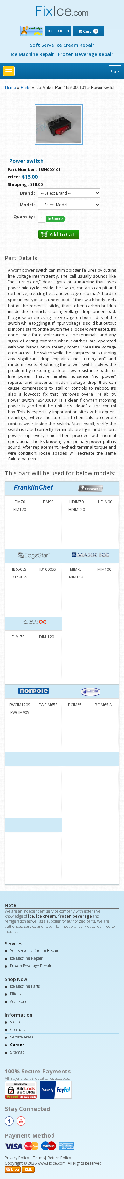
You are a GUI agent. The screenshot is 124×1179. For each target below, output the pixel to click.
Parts (26, 87)
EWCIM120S (19, 704)
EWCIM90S (19, 712)
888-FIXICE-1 (58, 31)
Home (10, 87)
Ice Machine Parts (25, 986)
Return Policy (59, 1158)
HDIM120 (76, 509)
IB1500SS (19, 577)
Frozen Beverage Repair (85, 54)
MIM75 (76, 569)
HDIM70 (76, 502)
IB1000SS (47, 569)
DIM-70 (18, 636)
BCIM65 (75, 704)
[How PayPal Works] (57, 1089)
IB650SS (19, 569)
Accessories (19, 1001)
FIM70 (20, 502)
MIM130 (76, 577)
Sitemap (17, 1052)
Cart (89, 31)
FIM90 (48, 502)
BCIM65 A (103, 704)
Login (115, 71)
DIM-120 (46, 636)
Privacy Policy (17, 1158)
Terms (39, 1158)
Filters (15, 993)
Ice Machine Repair (32, 54)
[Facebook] (9, 1121)
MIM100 (104, 569)
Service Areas (21, 1037)
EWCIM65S (48, 704)
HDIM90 (105, 502)
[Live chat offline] (31, 29)
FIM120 (19, 509)
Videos (15, 1021)
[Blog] (13, 1169)
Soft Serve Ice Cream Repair (62, 45)
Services (13, 944)
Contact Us (19, 1029)
